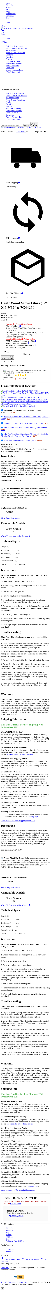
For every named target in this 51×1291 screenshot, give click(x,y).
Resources (9, 7)
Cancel (26, 125)
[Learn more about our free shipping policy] (19, 183)
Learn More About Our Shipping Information (18, 821)
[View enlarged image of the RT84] (21, 397)
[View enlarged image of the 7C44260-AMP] (21, 391)
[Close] (2, 1288)
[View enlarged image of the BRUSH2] (25, 404)
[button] (21, 375)
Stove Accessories (12, 66)
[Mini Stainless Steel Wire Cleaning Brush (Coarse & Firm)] (24, 400)
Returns (9, 1235)
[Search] (34, 124)
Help (7, 1232)
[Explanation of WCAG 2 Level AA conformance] (18, 1278)
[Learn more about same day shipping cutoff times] (22, 293)
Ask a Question (17, 1216)
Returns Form (11, 1251)
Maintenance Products (14, 63)
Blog (7, 18)
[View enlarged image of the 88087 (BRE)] (25, 395)
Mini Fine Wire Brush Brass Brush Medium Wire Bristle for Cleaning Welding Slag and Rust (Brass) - (24, 435)
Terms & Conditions (8, 1282)
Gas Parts (9, 55)
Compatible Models (17, 449)
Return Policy (11, 14)
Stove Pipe (10, 68)
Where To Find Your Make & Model (15, 536)
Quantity (26, 354)
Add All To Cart (7, 447)
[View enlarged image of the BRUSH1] (24, 400)
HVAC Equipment (13, 72)
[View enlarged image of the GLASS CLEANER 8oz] (18, 406)
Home (8, 3)
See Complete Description (15, 348)
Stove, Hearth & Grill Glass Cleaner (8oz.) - (23, 440)
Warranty (17, 451)
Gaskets (9, 59)
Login (8, 22)
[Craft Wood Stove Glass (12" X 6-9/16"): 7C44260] (21, 127)
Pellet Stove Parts (12, 50)
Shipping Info (26, 451)
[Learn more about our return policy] (19, 238)
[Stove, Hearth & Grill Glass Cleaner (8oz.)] (18, 406)
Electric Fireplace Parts (14, 70)
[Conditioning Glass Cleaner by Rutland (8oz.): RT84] (21, 397)
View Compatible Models (10, 518)
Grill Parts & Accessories (15, 46)
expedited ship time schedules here (20, 754)
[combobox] (12, 125)
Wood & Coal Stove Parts (15, 53)
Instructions (42, 449)
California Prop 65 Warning (16, 1241)
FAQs (8, 9)
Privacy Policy (22, 1282)
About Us (9, 5)
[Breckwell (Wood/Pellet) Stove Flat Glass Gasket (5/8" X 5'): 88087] (25, 395)
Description (5, 449)
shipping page (33, 816)
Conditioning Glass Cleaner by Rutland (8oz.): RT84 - (27, 423)
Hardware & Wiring (13, 61)
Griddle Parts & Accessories (16, 48)
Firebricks (9, 57)
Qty (8, 352)
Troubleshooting (7, 451)
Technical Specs (31, 449)
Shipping (9, 12)
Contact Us (10, 16)
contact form (15, 1204)
